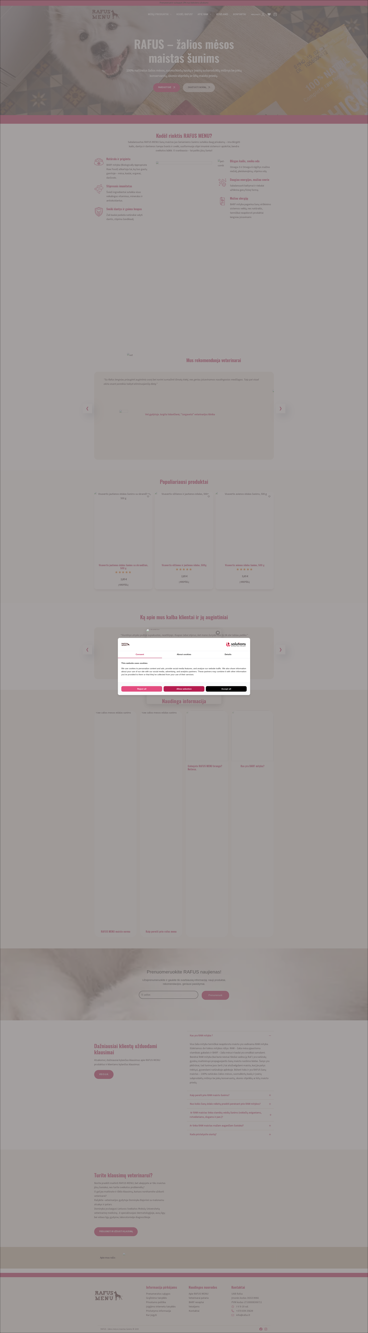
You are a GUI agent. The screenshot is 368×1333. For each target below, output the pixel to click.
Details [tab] (228, 654)
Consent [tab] (140, 654)
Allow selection (184, 689)
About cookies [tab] (184, 654)
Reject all (141, 689)
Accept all (226, 689)
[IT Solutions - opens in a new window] (236, 644)
